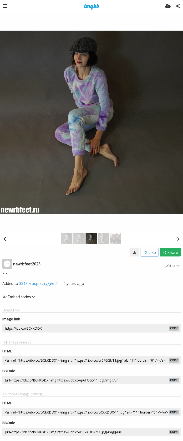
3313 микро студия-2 (38, 283)
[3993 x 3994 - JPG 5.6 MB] (134, 252)
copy (174, 328)
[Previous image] (5, 239)
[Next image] (178, 239)
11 (5, 274)
